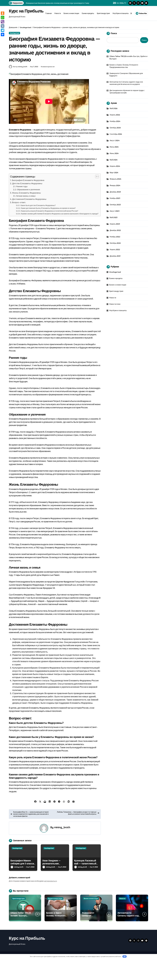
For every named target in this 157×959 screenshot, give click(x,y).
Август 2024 (115, 140)
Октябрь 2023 (115, 205)
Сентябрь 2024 (116, 134)
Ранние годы (21, 186)
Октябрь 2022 (115, 243)
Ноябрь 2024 (115, 121)
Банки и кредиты (88, 13)
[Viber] (2, 22)
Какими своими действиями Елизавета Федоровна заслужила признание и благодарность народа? (59, 214)
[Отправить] (2, 34)
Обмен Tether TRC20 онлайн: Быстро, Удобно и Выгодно (128, 57)
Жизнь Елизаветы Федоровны (26, 193)
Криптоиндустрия (103, 13)
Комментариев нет (48, 67)
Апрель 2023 (115, 224)
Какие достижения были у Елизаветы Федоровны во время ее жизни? (48, 208)
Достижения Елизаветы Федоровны (29, 199)
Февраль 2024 (115, 179)
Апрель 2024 (115, 166)
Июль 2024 (114, 147)
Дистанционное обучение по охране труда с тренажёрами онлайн (127, 91)
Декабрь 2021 (115, 256)
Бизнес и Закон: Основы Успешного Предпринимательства (123, 66)
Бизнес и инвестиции (71, 13)
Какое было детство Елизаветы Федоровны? (38, 205)
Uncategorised (14, 33)
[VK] (2, 26)
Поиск (114, 33)
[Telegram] (2, 30)
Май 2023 (113, 217)
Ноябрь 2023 (115, 198)
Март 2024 (114, 172)
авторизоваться (50, 881)
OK (125, 956)
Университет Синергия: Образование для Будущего (126, 74)
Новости (57, 13)
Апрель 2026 (115, 115)
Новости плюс (115, 304)
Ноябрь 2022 (115, 237)
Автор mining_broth (20, 67)
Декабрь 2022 (115, 230)
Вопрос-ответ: (19, 202)
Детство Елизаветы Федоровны (27, 183)
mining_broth (62, 827)
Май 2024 (114, 160)
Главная (48, 13)
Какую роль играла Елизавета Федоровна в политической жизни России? (49, 211)
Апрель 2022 (115, 249)
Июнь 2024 (114, 153)
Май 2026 (113, 108)
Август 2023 (114, 211)
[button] (96, 176)
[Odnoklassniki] (2, 13)
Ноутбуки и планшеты (121, 13)
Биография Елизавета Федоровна (28, 180)
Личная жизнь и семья (25, 196)
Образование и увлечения (28, 189)
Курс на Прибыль (26, 11)
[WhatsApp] (2, 17)
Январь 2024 (115, 185)
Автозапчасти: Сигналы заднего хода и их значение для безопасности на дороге (126, 83)
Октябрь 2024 (115, 128)
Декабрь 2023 (115, 192)
